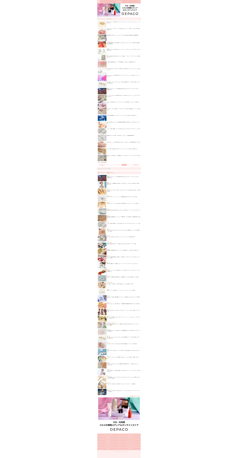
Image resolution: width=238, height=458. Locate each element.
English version (130, 445)
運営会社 (108, 443)
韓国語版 (130, 448)
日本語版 (108, 445)
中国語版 (108, 448)
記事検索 (108, 437)
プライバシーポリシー (130, 440)
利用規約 (108, 440)
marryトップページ (108, 434)
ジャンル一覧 (130, 437)
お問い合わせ (130, 443)
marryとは (130, 434)
